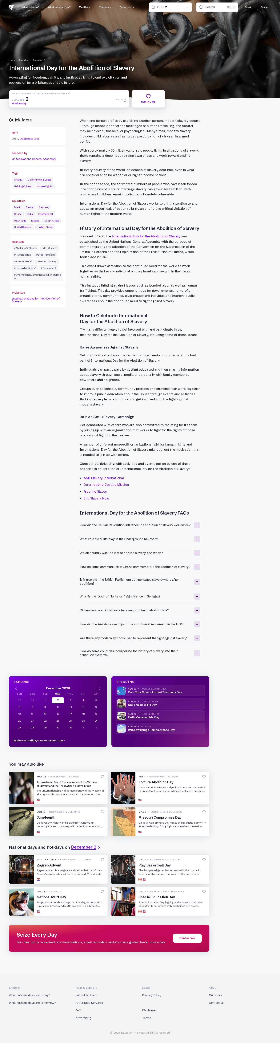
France (29, 207)
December (23, 60)
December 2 (39, 60)
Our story (215, 995)
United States (45, 227)
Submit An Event (87, 995)
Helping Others (22, 186)
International (45, 213)
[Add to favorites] (102, 776)
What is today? (31, 7)
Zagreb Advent (49, 865)
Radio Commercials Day (143, 717)
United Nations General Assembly (34, 159)
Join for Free (187, 938)
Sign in (248, 7)
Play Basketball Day (154, 865)
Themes (104, 7)
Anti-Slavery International (104, 478)
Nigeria (35, 220)
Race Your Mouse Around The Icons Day (155, 692)
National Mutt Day (51, 897)
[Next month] (99, 688)
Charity (18, 179)
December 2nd (29, 139)
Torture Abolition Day (156, 782)
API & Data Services (89, 1002)
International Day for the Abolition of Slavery (36, 300)
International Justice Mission (106, 485)
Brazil (17, 207)
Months (83, 7)
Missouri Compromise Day (160, 817)
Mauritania (20, 220)
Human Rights (44, 186)
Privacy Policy (151, 995)
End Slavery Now (96, 498)
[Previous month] (16, 688)
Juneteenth (46, 817)
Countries (125, 7)
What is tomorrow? (59, 7)
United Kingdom (23, 227)
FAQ (78, 1010)
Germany (44, 207)
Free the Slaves (95, 491)
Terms (146, 1018)
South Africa (51, 220)
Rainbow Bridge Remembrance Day (151, 730)
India (30, 213)
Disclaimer (149, 1010)
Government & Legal (39, 179)
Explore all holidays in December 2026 (39, 740)
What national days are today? (29, 995)
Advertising (83, 1018)
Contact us (216, 1002)
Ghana (18, 213)
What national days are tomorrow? (32, 1002)
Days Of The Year (133, 1032)
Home (12, 60)
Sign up (265, 7)
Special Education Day (156, 897)
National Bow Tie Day (142, 705)
